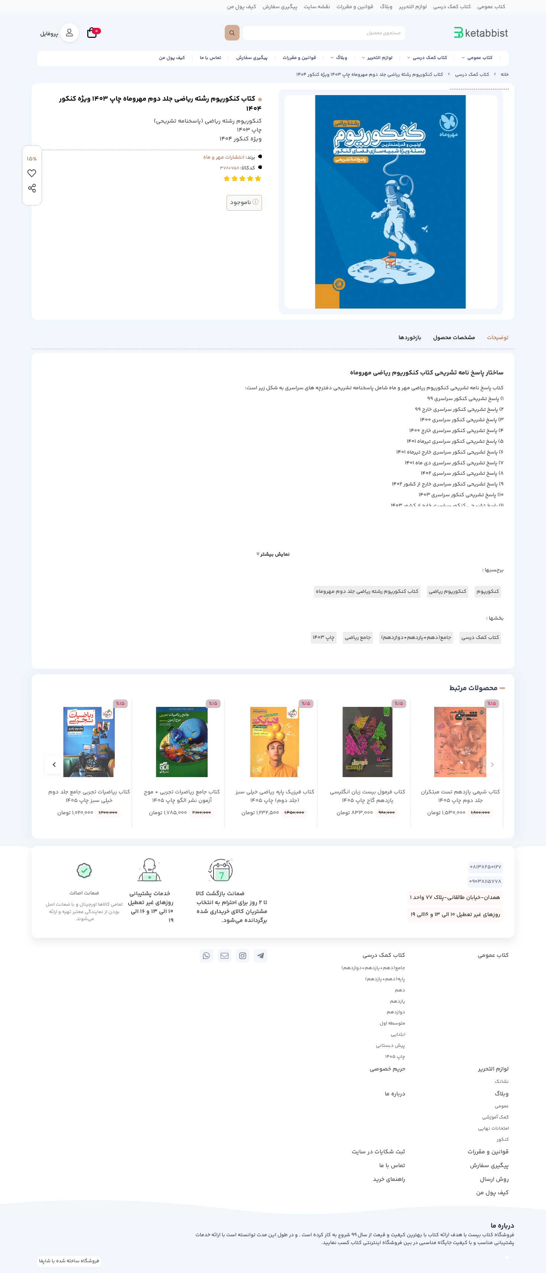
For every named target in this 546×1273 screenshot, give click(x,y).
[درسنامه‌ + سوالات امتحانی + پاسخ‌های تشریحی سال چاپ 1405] (367, 742)
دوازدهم (396, 1012)
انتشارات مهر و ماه (223, 157)
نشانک (502, 1081)
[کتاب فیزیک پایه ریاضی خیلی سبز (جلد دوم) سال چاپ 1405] (274, 742)
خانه (505, 74)
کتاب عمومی (480, 58)
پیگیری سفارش (252, 58)
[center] (232, 32)
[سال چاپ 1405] (460, 742)
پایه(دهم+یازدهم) (385, 979)
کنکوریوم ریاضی (448, 592)
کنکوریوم (488, 592)
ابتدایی (398, 1034)
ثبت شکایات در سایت (378, 1152)
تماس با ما (210, 58)
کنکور (503, 1139)
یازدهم (397, 1001)
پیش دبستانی (390, 1045)
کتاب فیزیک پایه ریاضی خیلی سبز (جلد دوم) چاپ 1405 (274, 796)
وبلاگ (341, 58)
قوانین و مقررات (299, 58)
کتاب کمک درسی (430, 58)
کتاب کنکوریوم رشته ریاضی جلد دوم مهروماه (367, 592)
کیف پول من (172, 58)
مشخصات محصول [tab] (454, 338)
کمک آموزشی (495, 1117)
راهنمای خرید (389, 1179)
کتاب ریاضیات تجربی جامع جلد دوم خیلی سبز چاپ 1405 (89, 796)
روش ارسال (494, 1179)
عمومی (502, 1106)
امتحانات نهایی (493, 1128)
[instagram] (243, 955)
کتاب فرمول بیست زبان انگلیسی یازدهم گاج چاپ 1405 (367, 796)
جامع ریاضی (358, 638)
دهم (400, 990)
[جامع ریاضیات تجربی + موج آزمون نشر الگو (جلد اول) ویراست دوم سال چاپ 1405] (181, 742)
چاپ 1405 (395, 1057)
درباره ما (395, 1094)
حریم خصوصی (387, 1069)
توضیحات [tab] (497, 338)
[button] (492, 764)
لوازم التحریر (380, 58)
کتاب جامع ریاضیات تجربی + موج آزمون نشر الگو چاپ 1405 (182, 796)
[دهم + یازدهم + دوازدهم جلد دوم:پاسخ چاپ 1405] (88, 742)
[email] (224, 955)
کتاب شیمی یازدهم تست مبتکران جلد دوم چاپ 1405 (460, 796)
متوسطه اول (392, 1023)
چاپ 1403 (324, 638)
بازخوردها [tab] (410, 338)
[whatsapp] (206, 955)
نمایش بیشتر (274, 555)
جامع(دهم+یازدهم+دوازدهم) (416, 638)
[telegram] (260, 955)
